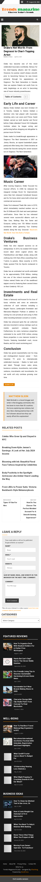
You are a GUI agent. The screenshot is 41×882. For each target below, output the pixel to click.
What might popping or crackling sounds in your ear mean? (24, 779)
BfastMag (34, 870)
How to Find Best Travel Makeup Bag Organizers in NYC (23, 728)
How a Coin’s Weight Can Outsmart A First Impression (23, 814)
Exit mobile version (20, 879)
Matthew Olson (8, 57)
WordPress (25, 872)
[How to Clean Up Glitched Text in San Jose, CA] (7, 804)
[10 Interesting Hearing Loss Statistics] (7, 769)
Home (5, 864)
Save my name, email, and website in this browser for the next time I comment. (20, 576)
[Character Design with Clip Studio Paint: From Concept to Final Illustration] (7, 702)
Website (8, 564)
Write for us (19, 867)
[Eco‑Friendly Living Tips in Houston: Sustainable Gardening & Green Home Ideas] (7, 674)
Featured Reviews (15, 636)
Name (8, 546)
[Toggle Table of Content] (24, 97)
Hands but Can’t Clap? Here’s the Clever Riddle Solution (24, 661)
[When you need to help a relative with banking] (7, 827)
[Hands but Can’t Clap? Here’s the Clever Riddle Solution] (7, 662)
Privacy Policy (21, 864)
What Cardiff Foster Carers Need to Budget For (23, 756)
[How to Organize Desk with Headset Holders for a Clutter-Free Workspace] (7, 646)
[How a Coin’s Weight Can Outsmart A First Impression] (7, 814)
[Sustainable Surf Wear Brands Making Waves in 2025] (7, 689)
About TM (12, 864)
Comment (9, 582)
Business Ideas (13, 793)
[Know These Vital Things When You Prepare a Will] (7, 838)
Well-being (10, 718)
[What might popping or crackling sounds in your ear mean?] (7, 780)
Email (8, 555)
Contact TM (32, 864)
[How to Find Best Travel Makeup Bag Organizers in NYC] (7, 729)
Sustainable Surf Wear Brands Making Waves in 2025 (23, 689)
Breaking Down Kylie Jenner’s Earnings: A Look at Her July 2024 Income (18, 450)
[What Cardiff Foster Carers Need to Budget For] (7, 757)
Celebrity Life (9, 384)
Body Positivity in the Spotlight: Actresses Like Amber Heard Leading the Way (20, 475)
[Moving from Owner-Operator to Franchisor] (7, 848)
